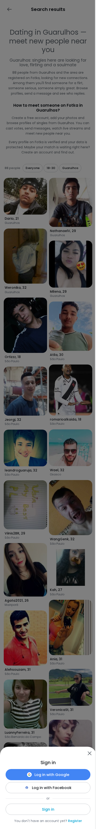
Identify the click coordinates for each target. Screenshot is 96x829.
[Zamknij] (89, 753)
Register (75, 821)
